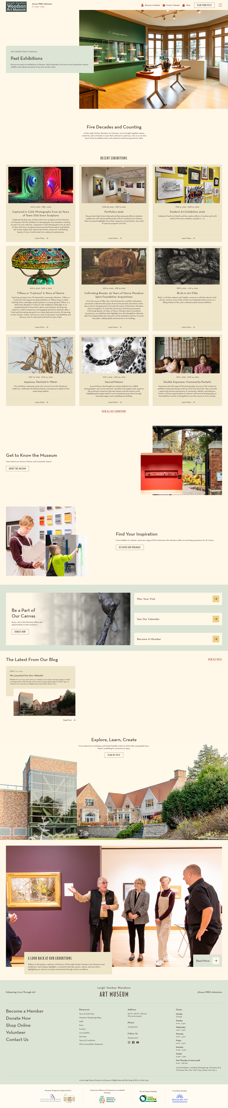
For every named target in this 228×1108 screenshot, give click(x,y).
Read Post (67, 720)
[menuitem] (151, 1014)
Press (81, 1025)
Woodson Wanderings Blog (90, 1017)
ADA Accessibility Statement (91, 1044)
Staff (81, 1021)
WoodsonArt (133, 1038)
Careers (82, 1029)
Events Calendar (173, 5)
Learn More (40, 239)
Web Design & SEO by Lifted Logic (137, 1080)
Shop (188, 5)
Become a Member (152, 5)
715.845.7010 (133, 1027)
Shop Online (18, 1025)
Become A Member (149, 640)
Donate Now (18, 1018)
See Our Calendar (148, 620)
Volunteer (16, 1032)
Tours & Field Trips (86, 1014)
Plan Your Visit (146, 599)
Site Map (82, 1036)
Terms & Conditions (87, 1040)
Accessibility (84, 1033)
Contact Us (17, 1039)
